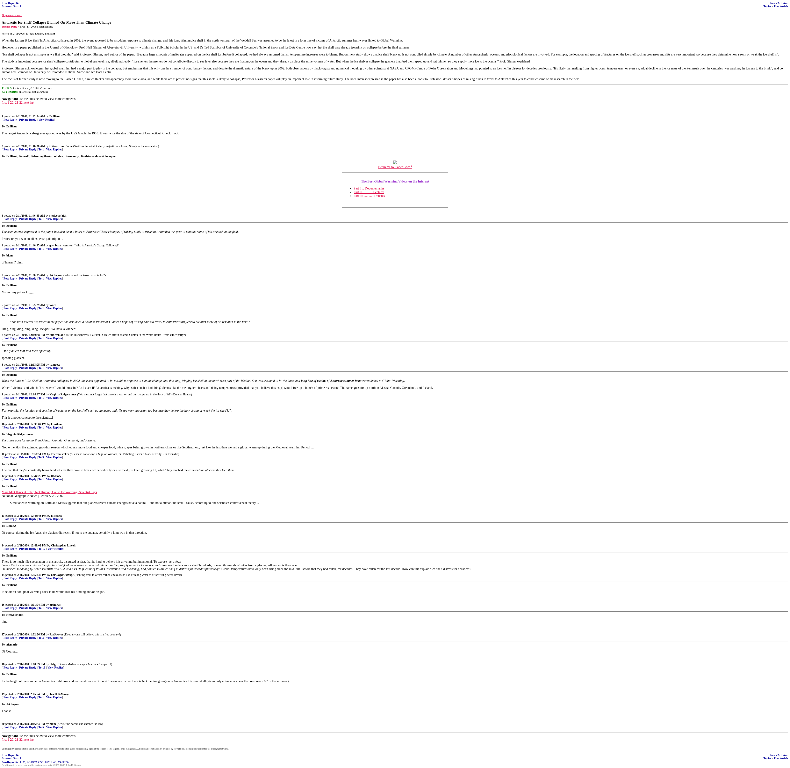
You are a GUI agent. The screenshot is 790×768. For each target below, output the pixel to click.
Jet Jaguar (56, 275)
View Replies (46, 119)
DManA (56, 476)
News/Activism (779, 3)
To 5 (41, 727)
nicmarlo (56, 515)
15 (3, 574)
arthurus (55, 604)
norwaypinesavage (62, 574)
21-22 (19, 102)
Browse (6, 6)
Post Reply (10, 119)
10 (3, 424)
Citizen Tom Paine (60, 146)
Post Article (781, 6)
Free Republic (10, 3)
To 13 (41, 667)
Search (17, 6)
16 (3, 604)
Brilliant (54, 116)
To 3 (41, 637)
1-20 (10, 102)
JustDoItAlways (59, 694)
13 (3, 515)
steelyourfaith (57, 215)
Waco (52, 305)
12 (3, 476)
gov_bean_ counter (61, 245)
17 (3, 634)
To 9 (41, 457)
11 (3, 454)
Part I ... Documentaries (369, 188)
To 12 (41, 548)
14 (3, 545)
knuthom (57, 424)
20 (3, 723)
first (4, 102)
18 (3, 664)
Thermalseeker (60, 454)
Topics (767, 6)
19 (3, 694)
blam (53, 723)
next (26, 102)
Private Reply (27, 119)
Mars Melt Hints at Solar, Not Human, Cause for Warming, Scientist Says (49, 492)
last (32, 102)
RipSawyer (56, 634)
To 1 (41, 149)
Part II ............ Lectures (369, 192)
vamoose (55, 364)
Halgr (53, 664)
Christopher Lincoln (63, 545)
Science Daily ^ (11, 26)
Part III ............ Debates (369, 195)
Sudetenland (57, 334)
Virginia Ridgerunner (63, 394)
